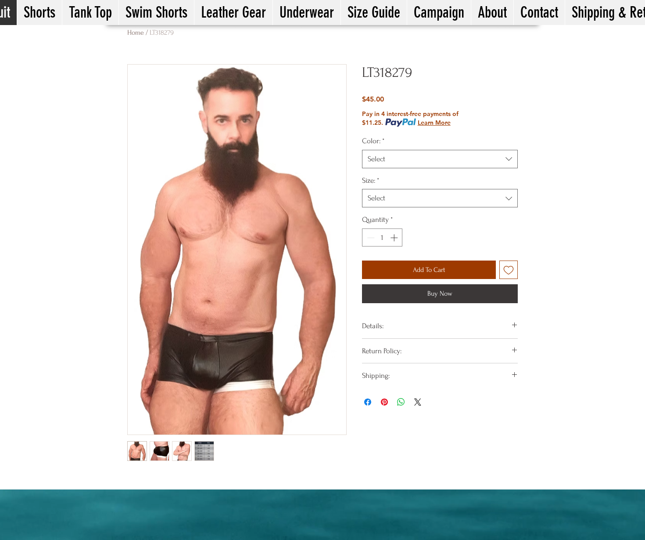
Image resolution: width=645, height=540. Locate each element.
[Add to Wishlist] (508, 270)
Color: (373, 141)
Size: (370, 180)
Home (135, 32)
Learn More (434, 123)
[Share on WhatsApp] (401, 402)
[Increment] (394, 237)
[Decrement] (369, 237)
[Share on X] (417, 402)
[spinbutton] (382, 237)
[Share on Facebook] (367, 402)
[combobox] (440, 159)
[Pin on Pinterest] (384, 402)
